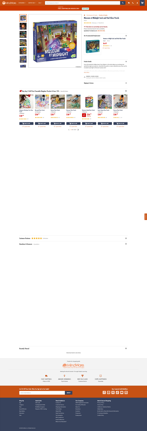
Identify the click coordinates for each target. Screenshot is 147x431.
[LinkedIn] (108, 392)
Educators (21, 413)
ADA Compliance (60, 417)
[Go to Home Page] (84, 15)
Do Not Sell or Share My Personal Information (108, 411)
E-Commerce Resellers (102, 413)
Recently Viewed (24, 348)
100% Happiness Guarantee (81, 402)
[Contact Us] (133, 3)
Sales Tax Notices (60, 413)
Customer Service (60, 404)
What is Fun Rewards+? (61, 421)
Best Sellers (22, 411)
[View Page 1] (71, 130)
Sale (20, 415)
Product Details (87, 62)
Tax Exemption (59, 415)
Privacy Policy (100, 402)
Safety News (100, 409)
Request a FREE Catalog (41, 409)
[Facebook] (104, 392)
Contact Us (58, 402)
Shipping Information (61, 407)
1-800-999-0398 (101, 30)
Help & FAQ (58, 411)
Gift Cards (37, 402)
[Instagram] (126, 392)
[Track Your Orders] (129, 3)
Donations (77, 409)
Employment (78, 415)
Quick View (107, 48)
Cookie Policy (100, 415)
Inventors (77, 411)
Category (21, 404)
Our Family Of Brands (80, 404)
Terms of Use (100, 404)
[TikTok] (117, 392)
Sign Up (68, 393)
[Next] (78, 130)
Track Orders (59, 409)
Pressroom (78, 413)
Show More (86, 72)
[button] (55, 40)
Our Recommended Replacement (92, 36)
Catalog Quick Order (40, 404)
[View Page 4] (76, 130)
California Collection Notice (104, 407)
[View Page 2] (73, 130)
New (20, 407)
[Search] (122, 3)
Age (20, 402)
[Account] (137, 3)
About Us (77, 407)
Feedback (145, 216)
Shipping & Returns (89, 83)
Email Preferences (60, 419)
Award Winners (22, 409)
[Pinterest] (113, 392)
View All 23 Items (64, 91)
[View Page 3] (74, 130)
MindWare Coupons (40, 407)
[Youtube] (121, 392)
